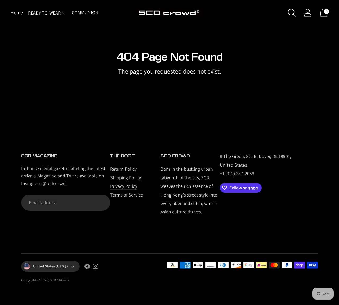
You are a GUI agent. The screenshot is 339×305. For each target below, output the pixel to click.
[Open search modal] (291, 12)
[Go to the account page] (307, 12)
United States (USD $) (50, 266)
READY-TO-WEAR (44, 13)
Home (17, 13)
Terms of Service (126, 195)
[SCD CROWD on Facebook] (87, 267)
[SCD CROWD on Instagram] (95, 267)
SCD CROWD (59, 280)
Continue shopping (170, 85)
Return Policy (123, 169)
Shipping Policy (125, 178)
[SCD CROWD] (169, 13)
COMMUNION (85, 13)
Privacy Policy (123, 186)
